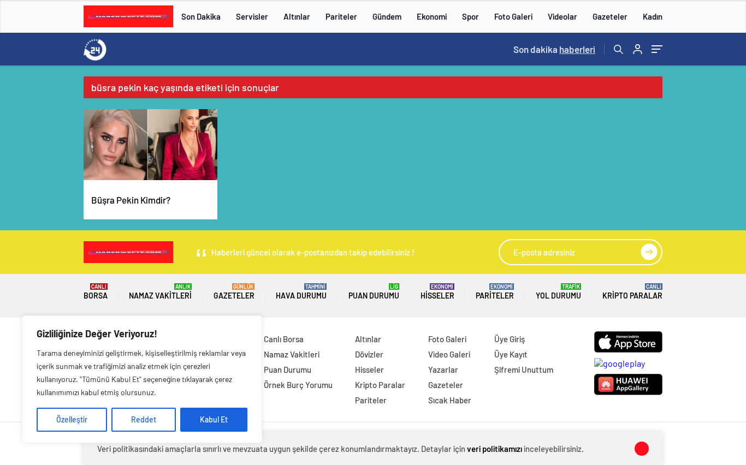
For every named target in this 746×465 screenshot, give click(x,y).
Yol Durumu (558, 291)
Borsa (96, 291)
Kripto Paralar (632, 291)
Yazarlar (443, 369)
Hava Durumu (301, 291)
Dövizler (369, 354)
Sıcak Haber (449, 400)
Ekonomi (432, 16)
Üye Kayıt (511, 354)
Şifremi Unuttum (523, 369)
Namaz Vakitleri (160, 291)
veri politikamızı (494, 449)
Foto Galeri (513, 16)
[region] (142, 379)
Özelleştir (71, 419)
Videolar (562, 16)
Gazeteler (610, 16)
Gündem (386, 16)
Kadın (652, 16)
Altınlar (296, 16)
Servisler (252, 16)
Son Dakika (201, 16)
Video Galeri (449, 354)
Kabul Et (214, 419)
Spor (470, 16)
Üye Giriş (509, 339)
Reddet (143, 419)
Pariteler (341, 16)
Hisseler (437, 291)
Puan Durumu (373, 291)
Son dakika (554, 49)
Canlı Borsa (284, 339)
